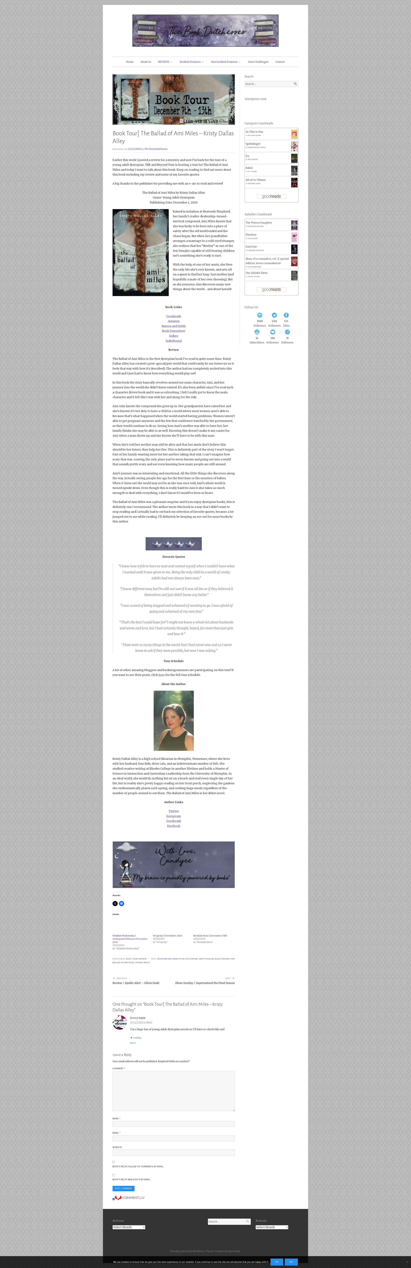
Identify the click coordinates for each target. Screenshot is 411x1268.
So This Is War (254, 131)
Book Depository (173, 331)
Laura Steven (254, 276)
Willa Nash (253, 159)
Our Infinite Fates (256, 272)
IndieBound (174, 341)
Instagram (173, 816)
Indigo (173, 336)
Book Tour (179, 959)
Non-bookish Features (224, 61)
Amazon (173, 321)
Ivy (247, 155)
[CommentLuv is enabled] (129, 1199)
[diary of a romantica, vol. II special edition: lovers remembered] (294, 265)
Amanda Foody (254, 183)
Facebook (173, 826)
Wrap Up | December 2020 (167, 935)
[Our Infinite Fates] (294, 279)
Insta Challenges (258, 61)
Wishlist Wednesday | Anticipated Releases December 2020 (130, 939)
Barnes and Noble (174, 326)
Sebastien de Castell (257, 147)
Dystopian (192, 959)
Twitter (174, 811)
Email (116, 1133)
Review (143, 959)
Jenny (134, 1018)
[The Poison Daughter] (294, 229)
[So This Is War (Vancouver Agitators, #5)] (294, 138)
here (161, 675)
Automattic (234, 1251)
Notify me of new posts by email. (132, 1179)
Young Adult (143, 962)
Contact (280, 61)
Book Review (164, 959)
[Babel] (294, 174)
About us (146, 61)
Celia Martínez (254, 267)
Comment (119, 1069)
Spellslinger (253, 143)
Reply (133, 1043)
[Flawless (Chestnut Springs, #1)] (294, 241)
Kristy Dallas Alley (210, 959)
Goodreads (173, 316)
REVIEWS (163, 61)
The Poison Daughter (259, 222)
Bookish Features (190, 61)
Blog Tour (132, 959)
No (291, 1262)
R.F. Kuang (252, 171)
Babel (249, 167)
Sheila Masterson (256, 226)
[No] (407, 1262)
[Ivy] (294, 162)
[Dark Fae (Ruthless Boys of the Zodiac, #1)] (294, 253)
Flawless (251, 234)
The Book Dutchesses (155, 149)
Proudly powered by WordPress (187, 1251)
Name (116, 1119)
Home (130, 61)
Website (117, 1147)
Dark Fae (251, 246)
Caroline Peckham (256, 250)
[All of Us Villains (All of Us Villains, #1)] (294, 186)
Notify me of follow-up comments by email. (138, 1166)
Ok (276, 1262)
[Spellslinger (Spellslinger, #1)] (294, 150)
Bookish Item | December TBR (210, 935)
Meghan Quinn (254, 135)
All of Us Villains (256, 179)
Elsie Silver (253, 238)
